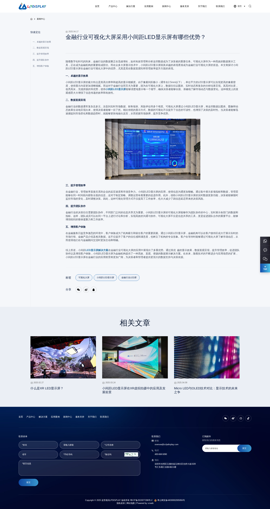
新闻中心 (166, 6)
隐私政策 (121, 503)
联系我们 (220, 6)
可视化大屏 (83, 277)
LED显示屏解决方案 (97, 250)
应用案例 (148, 6)
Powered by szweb (144, 503)
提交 (28, 482)
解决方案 (130, 6)
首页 (97, 6)
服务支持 (184, 6)
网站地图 (131, 503)
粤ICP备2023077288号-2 (141, 500)
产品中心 (113, 6)
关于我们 (202, 6)
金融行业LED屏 (129, 277)
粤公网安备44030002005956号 (171, 500)
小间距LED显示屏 (105, 277)
